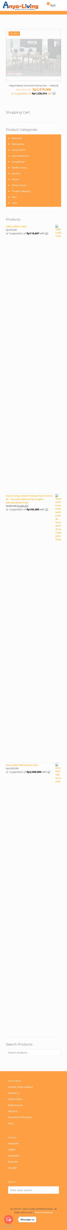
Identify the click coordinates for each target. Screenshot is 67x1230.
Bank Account (15, 1105)
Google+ (12, 1167)
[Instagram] (38, 1217)
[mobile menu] (62, 5)
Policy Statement (44, 1212)
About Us (13, 1111)
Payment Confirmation (20, 1117)
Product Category (21, 191)
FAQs (11, 1123)
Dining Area (18, 144)
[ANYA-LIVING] (20, 5)
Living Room (18, 161)
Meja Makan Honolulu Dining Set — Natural (33, 85)
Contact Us (14, 1093)
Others (15, 179)
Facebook (13, 1143)
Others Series (19, 185)
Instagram (13, 1155)
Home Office (18, 149)
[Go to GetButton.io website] (8, 1226)
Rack (14, 197)
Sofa (14, 202)
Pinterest (13, 1161)
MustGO (16, 173)
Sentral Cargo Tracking (20, 1086)
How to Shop (15, 1099)
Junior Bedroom (20, 155)
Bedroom (17, 138)
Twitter (11, 1149)
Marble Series (19, 167)
